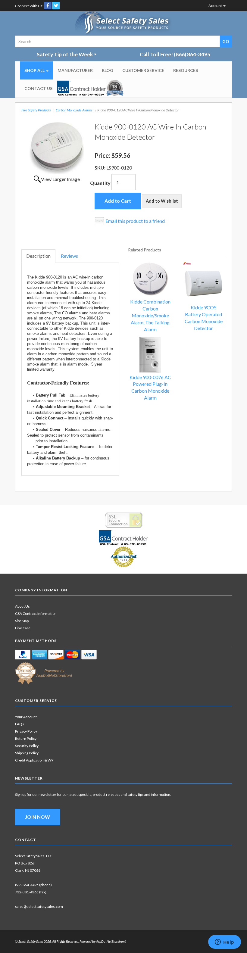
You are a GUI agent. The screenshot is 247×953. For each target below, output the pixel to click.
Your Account (26, 717)
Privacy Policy (26, 731)
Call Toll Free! (175, 54)
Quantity (100, 183)
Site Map (22, 620)
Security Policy (27, 745)
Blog (107, 70)
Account (215, 5)
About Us (22, 606)
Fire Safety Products (36, 110)
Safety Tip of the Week (65, 54)
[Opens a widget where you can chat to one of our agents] (224, 942)
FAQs (19, 724)
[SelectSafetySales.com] (123, 23)
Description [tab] (38, 256)
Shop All (34, 70)
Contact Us (38, 88)
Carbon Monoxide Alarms (74, 110)
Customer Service (143, 70)
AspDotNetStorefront (111, 941)
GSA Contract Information (36, 613)
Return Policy (25, 738)
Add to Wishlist (162, 201)
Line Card (22, 628)
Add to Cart (118, 201)
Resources (185, 70)
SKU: (100, 167)
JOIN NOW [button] (37, 817)
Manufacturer (75, 70)
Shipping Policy (27, 753)
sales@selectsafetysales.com (39, 906)
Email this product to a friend (135, 221)
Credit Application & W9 (34, 760)
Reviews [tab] (69, 256)
